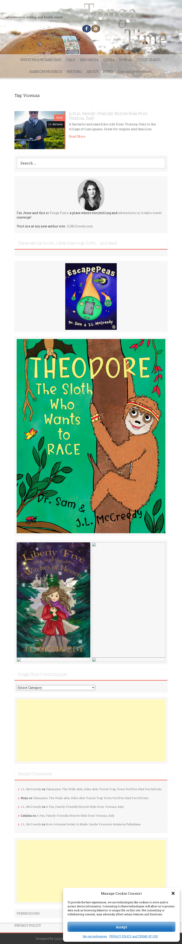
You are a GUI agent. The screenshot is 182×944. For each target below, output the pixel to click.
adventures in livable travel (140, 213)
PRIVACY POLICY (27, 925)
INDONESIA (89, 60)
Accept (121, 927)
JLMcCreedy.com (79, 226)
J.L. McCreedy (55, 124)
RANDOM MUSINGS (46, 72)
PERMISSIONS (28, 913)
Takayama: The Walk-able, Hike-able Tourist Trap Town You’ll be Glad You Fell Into (104, 789)
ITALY (70, 60)
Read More (77, 136)
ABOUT (93, 72)
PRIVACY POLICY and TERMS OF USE (133, 936)
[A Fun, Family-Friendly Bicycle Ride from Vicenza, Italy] (39, 130)
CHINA (109, 60)
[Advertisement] (91, 730)
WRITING (74, 72)
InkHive (60, 938)
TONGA (125, 60)
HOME (108, 72)
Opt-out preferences (95, 936)
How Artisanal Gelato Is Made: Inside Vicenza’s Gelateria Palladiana (93, 824)
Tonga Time (58, 213)
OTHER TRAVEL (148, 60)
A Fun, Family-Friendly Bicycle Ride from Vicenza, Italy (108, 116)
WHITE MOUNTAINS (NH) (40, 60)
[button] (173, 893)
